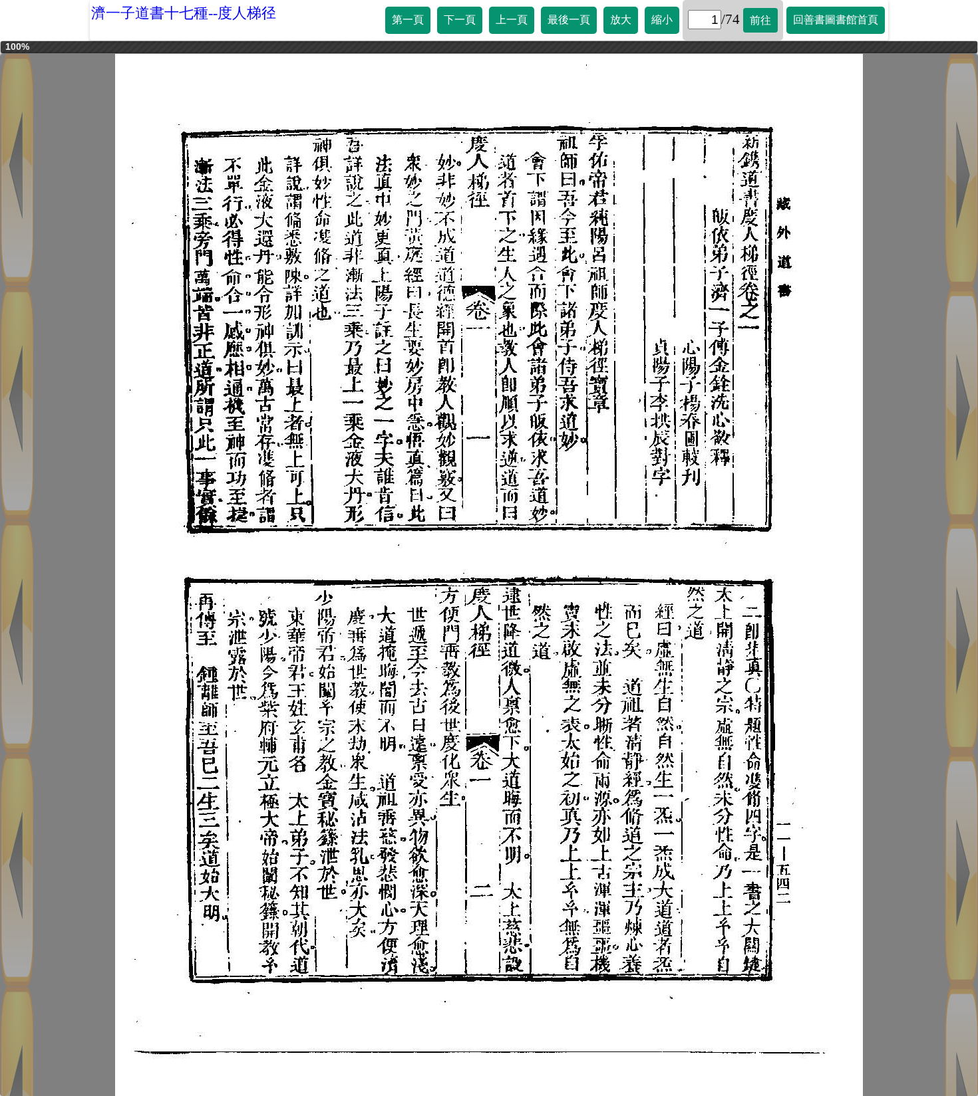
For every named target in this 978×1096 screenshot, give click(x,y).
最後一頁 (569, 19)
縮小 (662, 19)
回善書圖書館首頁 (835, 19)
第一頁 (408, 19)
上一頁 (512, 19)
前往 (760, 20)
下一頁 (460, 19)
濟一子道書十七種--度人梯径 (183, 13)
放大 (620, 19)
